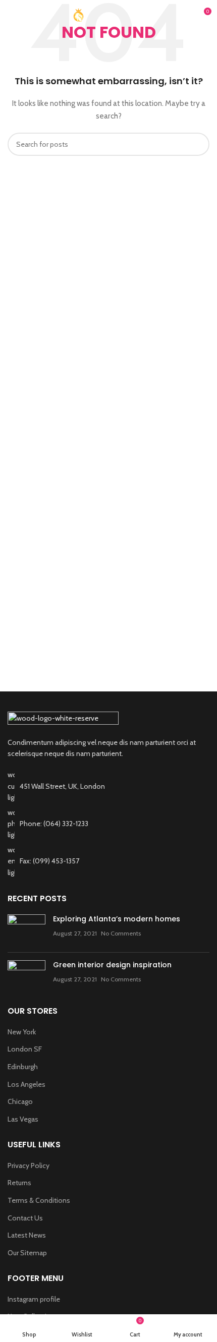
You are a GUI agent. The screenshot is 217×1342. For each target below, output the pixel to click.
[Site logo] (109, 14)
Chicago (20, 1101)
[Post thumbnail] (26, 929)
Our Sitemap (27, 1252)
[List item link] (108, 824)
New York (22, 1031)
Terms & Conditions (39, 1200)
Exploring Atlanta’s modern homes (116, 919)
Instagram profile (34, 1299)
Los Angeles (26, 1084)
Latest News (27, 1235)
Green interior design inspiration (112, 965)
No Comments (121, 933)
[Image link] (63, 718)
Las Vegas (23, 1119)
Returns (19, 1182)
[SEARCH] (197, 144)
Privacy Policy (28, 1165)
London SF (25, 1049)
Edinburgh (23, 1066)
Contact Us (25, 1217)
